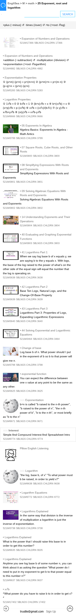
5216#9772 (26, 497)
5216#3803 (26, 243)
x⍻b (7, 589)
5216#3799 (9, 138)
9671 (40, 421)
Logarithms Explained (35, 511)
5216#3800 (26, 156)
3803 (57, 243)
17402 (42, 602)
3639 (40, 299)
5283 (40, 90)
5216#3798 (9, 365)
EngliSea (13, 3)
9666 (40, 116)
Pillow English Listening (34, 448)
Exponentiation (34, 400)
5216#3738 (9, 528)
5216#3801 (9, 182)
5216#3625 (9, 391)
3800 (57, 156)
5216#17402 (10, 602)
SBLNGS (39, 43)
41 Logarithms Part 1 (35, 252)
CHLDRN (50, 43)
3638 (40, 277)
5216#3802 (9, 208)
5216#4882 (9, 68)
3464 (57, 339)
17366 (59, 43)
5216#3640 (9, 321)
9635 (40, 550)
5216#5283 (9, 90)
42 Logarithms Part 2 (35, 286)
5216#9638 (26, 483)
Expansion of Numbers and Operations (46, 38)
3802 (40, 208)
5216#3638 (9, 277)
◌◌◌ (22, 400)
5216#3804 (26, 225)
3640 (40, 321)
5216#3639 (9, 299)
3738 (40, 528)
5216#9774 (9, 439)
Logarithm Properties (18, 99)
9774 (40, 439)
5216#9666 (9, 116)
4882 (40, 68)
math (31, 3)
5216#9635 (9, 550)
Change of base (31, 348)
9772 (57, 497)
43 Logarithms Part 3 (35, 308)
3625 (40, 391)
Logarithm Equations (34, 492)
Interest (14, 430)
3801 (40, 182)
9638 (57, 483)
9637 (40, 580)
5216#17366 (27, 43)
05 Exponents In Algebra (37, 125)
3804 (57, 225)
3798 (40, 365)
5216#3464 (26, 339)
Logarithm (31, 470)
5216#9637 (9, 580)
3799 (40, 138)
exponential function (34, 373)
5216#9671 (9, 421)
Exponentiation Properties (20, 77)
